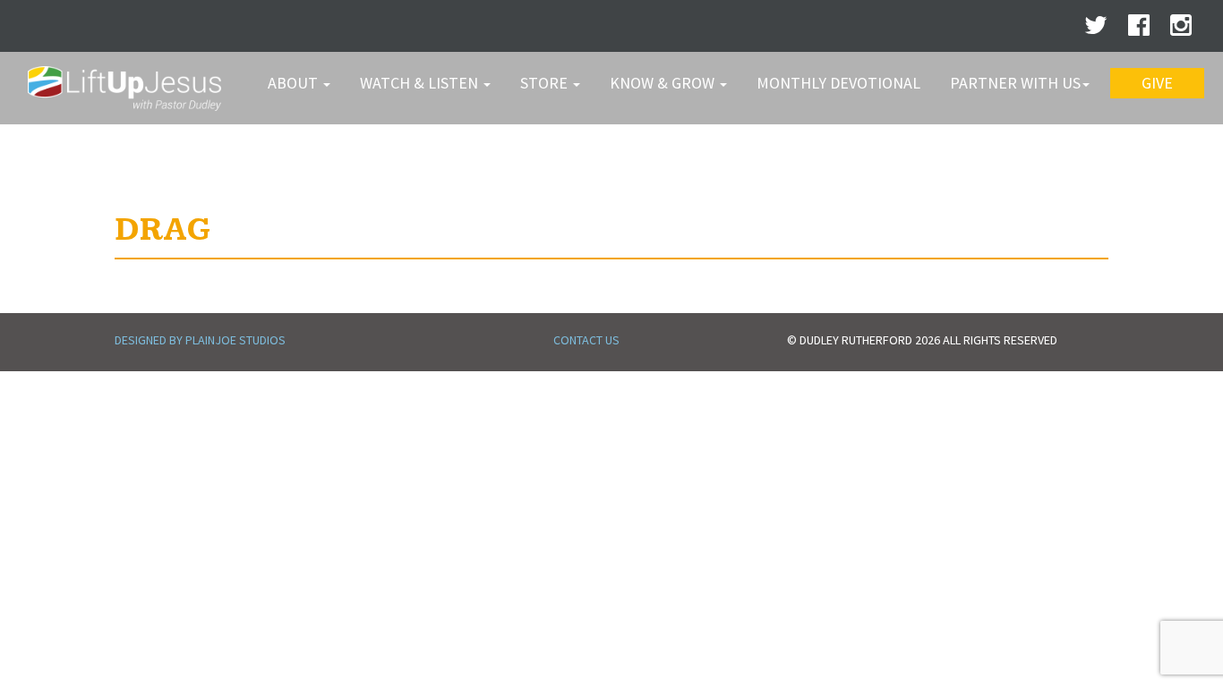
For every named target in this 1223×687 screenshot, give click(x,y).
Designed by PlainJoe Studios (200, 340)
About (294, 82)
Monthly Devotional (838, 82)
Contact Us (586, 340)
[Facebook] (1139, 29)
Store (545, 82)
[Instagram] (1181, 29)
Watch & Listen (421, 82)
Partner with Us (1015, 82)
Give (1157, 82)
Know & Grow (664, 82)
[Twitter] (1096, 29)
